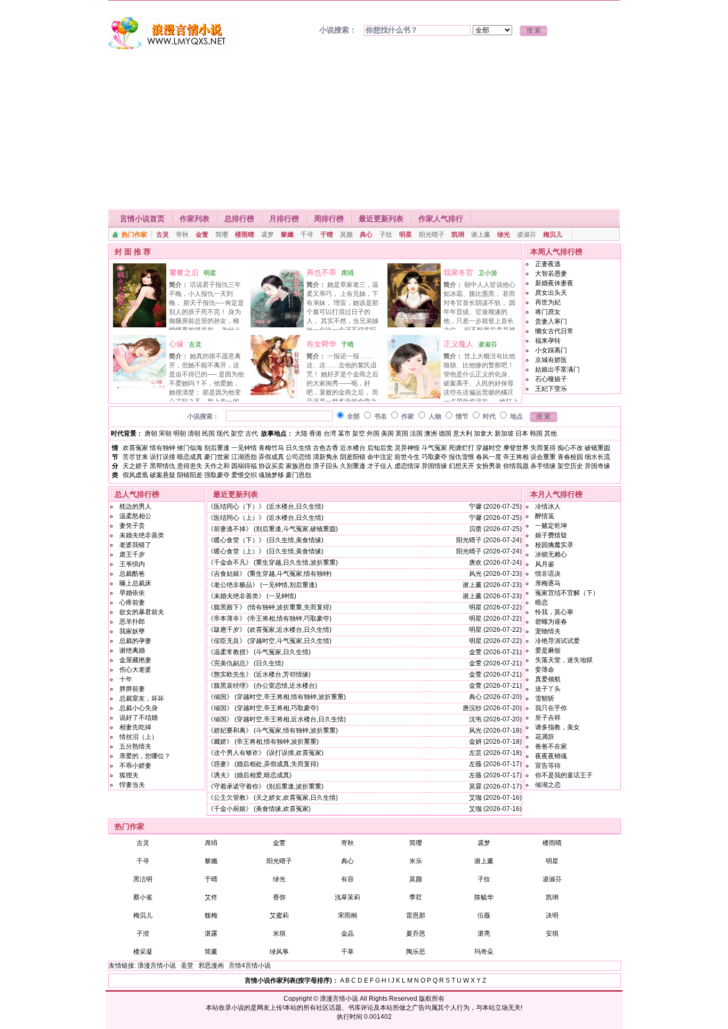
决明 (552, 915)
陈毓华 (484, 897)
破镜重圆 (597, 448)
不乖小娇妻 (135, 765)
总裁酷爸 (132, 573)
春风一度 (488, 457)
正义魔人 (458, 344)
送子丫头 (548, 689)
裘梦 (267, 234)
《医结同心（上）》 (236, 517)
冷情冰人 (548, 506)
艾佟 (211, 897)
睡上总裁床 (135, 583)
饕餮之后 (184, 272)
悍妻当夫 (132, 785)
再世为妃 (548, 302)
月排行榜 (284, 218)
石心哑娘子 (551, 379)
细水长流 (597, 457)
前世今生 (407, 457)
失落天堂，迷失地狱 (564, 660)
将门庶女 (548, 312)
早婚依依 (132, 593)
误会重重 (543, 457)
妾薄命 (544, 669)
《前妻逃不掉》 (229, 529)
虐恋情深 (407, 466)
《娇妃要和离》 (229, 730)
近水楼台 (353, 448)
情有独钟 (162, 448)
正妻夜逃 (548, 264)
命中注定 (380, 457)
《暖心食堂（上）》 (236, 551)
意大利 (462, 433)
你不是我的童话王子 (564, 775)
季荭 (415, 897)
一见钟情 (244, 448)
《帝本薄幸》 (226, 618)
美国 (387, 433)
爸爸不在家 (551, 746)
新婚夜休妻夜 (554, 283)
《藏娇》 (220, 741)
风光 (475, 573)
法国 (416, 433)
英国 (401, 433)
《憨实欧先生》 (229, 674)
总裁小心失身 (138, 708)
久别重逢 (353, 466)
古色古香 (325, 448)
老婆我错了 (135, 545)
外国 (373, 433)
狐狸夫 (129, 775)
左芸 (475, 753)
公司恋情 (298, 457)
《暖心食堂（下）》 (236, 540)
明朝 (179, 433)
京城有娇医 (551, 360)
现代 (222, 433)
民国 (208, 433)
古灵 (162, 234)
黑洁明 (142, 879)
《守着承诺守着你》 (236, 786)
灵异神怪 (407, 448)
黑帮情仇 (162, 466)
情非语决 (548, 573)
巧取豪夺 (434, 457)
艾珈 (475, 797)
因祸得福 (244, 466)
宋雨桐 (347, 915)
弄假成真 (271, 457)
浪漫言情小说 (156, 965)
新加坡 (504, 433)
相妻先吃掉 (135, 727)
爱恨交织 (244, 475)
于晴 (326, 234)
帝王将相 (516, 457)
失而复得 (543, 448)
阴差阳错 (353, 457)
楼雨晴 (244, 234)
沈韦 (475, 719)
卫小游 (487, 273)
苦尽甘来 (135, 457)
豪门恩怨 (298, 475)
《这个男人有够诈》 (236, 753)
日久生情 (298, 448)
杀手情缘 (543, 466)
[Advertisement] (364, 129)
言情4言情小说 (250, 965)
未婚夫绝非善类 (141, 535)
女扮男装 (488, 466)
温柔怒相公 (135, 516)
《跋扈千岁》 (226, 629)
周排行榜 (329, 218)
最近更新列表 (381, 218)
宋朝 (165, 433)
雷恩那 (415, 915)
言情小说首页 (142, 218)
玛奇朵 (484, 951)
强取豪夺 (217, 475)
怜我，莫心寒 (554, 612)
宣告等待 (548, 765)
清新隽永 (325, 457)
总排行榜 (239, 218)
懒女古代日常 (554, 331)
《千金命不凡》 (229, 562)
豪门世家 (217, 457)
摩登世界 (516, 448)
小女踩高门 (551, 350)
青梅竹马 (271, 448)
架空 (237, 433)
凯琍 (457, 234)
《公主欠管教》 (229, 797)
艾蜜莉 (279, 915)
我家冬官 (458, 272)
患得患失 (190, 466)
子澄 (142, 933)
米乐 (415, 861)
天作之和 (217, 466)
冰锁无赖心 (551, 554)
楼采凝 (142, 951)
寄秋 (182, 234)
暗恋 (541, 602)
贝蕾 (475, 529)
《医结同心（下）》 (236, 506)
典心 (366, 234)
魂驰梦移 (271, 475)
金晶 (347, 933)
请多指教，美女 (557, 727)
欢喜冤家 (135, 448)
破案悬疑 (162, 475)
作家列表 (194, 218)
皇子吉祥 (548, 717)
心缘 (176, 344)
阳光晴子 (431, 234)
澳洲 (430, 433)
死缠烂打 (461, 448)
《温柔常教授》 (229, 652)
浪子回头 (325, 466)
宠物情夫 (548, 631)
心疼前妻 (132, 602)
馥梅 (211, 915)
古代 (251, 433)
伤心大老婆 (135, 669)
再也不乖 (321, 272)
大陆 (301, 433)
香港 (315, 433)
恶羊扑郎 (132, 621)
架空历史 (570, 466)
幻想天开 (461, 466)
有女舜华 (321, 344)
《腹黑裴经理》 (229, 685)
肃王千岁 (132, 554)
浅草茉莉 (347, 897)
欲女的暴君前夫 (141, 612)
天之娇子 (135, 466)
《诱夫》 (220, 775)
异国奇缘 (597, 466)
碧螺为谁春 (551, 621)
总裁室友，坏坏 (141, 698)
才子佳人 (380, 466)
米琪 (279, 933)
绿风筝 (279, 951)
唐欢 (475, 562)
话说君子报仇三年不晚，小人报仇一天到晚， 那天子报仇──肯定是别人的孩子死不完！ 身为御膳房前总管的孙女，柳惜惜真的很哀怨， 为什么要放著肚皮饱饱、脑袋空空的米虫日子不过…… (177, 312)
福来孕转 (548, 340)
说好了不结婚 (138, 717)
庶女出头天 (551, 292)
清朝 (194, 433)
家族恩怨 (298, 466)
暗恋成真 (190, 457)
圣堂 (187, 965)
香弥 (279, 897)
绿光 (503, 234)
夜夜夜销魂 (551, 756)
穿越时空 (488, 448)
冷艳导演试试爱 (557, 641)
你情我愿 (516, 466)
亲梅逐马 (548, 583)
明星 (405, 234)
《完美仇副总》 (229, 663)
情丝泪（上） (138, 737)
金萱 (202, 234)
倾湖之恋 (548, 785)
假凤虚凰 (135, 475)
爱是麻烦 (548, 650)
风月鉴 (544, 564)
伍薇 (484, 915)
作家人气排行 (440, 218)
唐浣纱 (472, 708)
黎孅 (287, 234)
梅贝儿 (552, 234)
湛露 (211, 933)
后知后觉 (380, 448)
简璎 (221, 234)
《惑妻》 (220, 764)
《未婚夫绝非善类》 (236, 596)
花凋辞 (544, 737)
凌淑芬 (526, 234)
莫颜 (346, 234)
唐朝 (150, 433)
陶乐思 (415, 951)
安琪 (552, 933)
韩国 (536, 433)
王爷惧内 (132, 564)
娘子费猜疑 (551, 535)
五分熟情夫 (135, 746)
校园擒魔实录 (554, 545)
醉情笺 (544, 516)
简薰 (211, 951)
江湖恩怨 (244, 457)
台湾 (329, 433)
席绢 (347, 273)
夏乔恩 (415, 933)
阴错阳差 (190, 475)
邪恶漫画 (211, 965)
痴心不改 (570, 448)
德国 (445, 433)
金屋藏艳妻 (135, 660)
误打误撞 (162, 457)
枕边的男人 (135, 506)
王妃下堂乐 (551, 388)
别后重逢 (217, 448)
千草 (347, 951)
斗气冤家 (434, 448)
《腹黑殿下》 (226, 607)
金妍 (475, 741)
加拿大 (483, 433)
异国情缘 (434, 466)
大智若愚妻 (551, 273)
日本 (521, 433)
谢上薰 (480, 234)
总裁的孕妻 (135, 641)
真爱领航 (548, 679)
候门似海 (190, 448)
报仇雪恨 (461, 457)
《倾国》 (220, 697)
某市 (344, 433)
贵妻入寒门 (551, 321)
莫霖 (475, 786)
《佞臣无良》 (226, 641)
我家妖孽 (132, 631)
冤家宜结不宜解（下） (567, 593)
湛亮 (484, 933)
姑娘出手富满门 (557, 369)
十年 (125, 679)
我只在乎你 (551, 708)
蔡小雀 (142, 897)
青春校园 (570, 457)
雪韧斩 (544, 698)
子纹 (385, 234)
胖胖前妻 (132, 689)
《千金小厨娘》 (229, 809)
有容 (347, 879)
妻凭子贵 (132, 525)
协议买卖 (271, 466)
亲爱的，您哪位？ (145, 756)
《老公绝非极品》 (232, 585)
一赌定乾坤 (551, 525)
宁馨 (475, 506)
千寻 (307, 234)
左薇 (475, 764)
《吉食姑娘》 (226, 573)
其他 (550, 433)
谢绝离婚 (132, 650)
